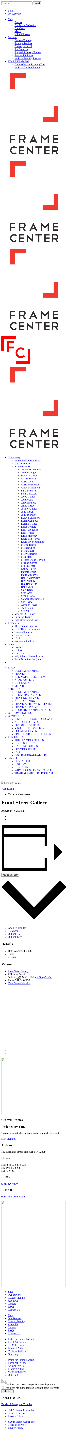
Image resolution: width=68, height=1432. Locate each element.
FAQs (11, 1306)
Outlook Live (15, 936)
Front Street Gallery (18, 971)
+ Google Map (44, 977)
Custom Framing (16, 1297)
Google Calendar (17, 927)
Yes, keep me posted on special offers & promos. (30, 1384)
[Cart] (63, 8)
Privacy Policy (15, 1416)
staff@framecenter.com (13, 1196)
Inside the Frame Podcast (21, 1339)
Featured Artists (16, 1348)
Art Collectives (16, 1345)
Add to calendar (10, 875)
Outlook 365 (14, 933)
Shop (10, 1291)
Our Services (14, 1294)
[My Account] (56, 8)
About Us (13, 1300)
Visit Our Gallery (17, 1351)
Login (11, 10)
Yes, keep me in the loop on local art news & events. (32, 1387)
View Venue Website (19, 983)
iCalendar (13, 930)
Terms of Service (17, 1413)
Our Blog (13, 1354)
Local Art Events (17, 1342)
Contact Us (14, 1309)
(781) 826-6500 (9, 1183)
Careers (12, 1303)
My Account (14, 13)
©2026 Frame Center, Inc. (21, 1410)
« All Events (7, 788)
